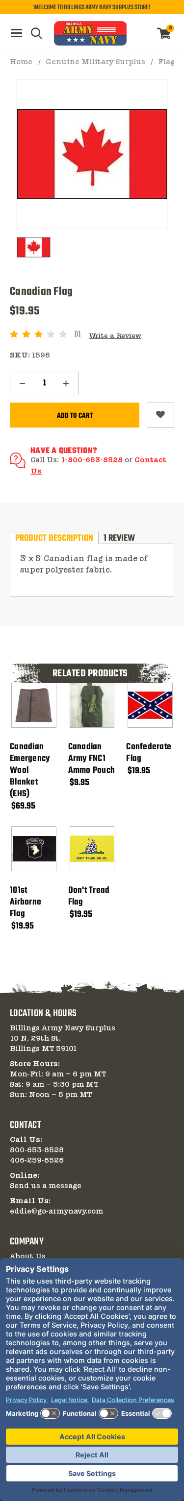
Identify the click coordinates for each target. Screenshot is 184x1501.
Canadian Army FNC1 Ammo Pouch (91, 759)
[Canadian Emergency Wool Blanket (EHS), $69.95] (33, 705)
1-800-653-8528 (92, 460)
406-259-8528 (37, 1160)
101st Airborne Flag (25, 902)
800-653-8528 (37, 1150)
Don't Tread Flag (89, 896)
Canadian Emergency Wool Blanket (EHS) (30, 770)
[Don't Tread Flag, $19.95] (92, 848)
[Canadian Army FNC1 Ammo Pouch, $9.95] (92, 705)
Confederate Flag (148, 753)
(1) (77, 334)
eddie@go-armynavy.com (56, 1211)
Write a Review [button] (115, 336)
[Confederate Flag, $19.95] (150, 705)
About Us (28, 1256)
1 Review (119, 538)
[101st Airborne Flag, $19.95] (33, 848)
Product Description (54, 538)
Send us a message (45, 1186)
